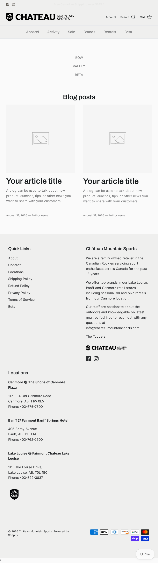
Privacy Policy (19, 293)
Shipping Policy (20, 279)
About (13, 258)
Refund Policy (19, 286)
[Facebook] (7, 4)
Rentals (110, 32)
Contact (14, 265)
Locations (15, 272)
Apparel (32, 32)
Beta (128, 32)
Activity (53, 32)
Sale (71, 32)
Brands (89, 32)
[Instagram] (13, 4)
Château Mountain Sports (35, 531)
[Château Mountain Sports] (40, 17)
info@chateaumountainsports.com (112, 328)
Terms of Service (21, 299)
